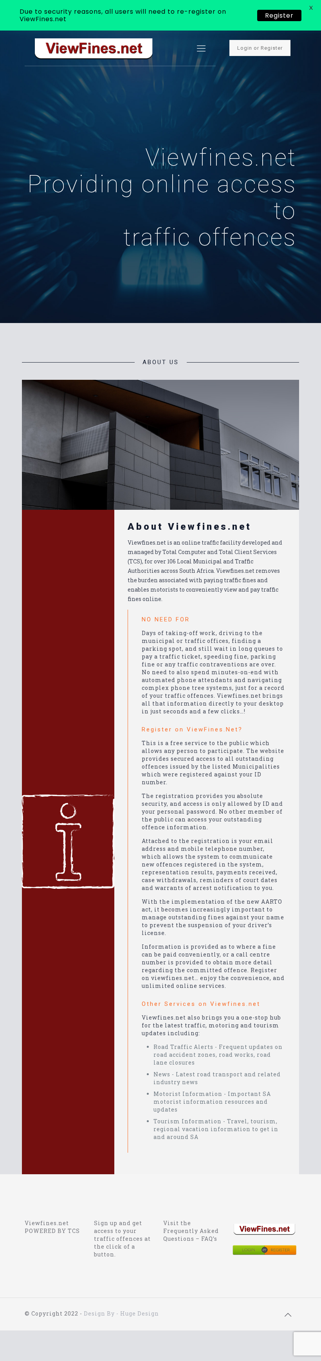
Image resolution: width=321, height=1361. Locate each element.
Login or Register (260, 48)
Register (279, 15)
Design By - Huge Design (121, 1313)
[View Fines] (93, 48)
